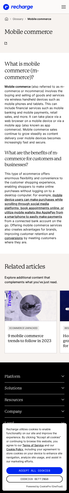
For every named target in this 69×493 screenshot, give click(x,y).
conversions (14, 238)
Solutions (13, 388)
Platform (12, 377)
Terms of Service (33, 445)
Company (13, 412)
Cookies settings (34, 479)
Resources (14, 400)
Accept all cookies (34, 470)
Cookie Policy (14, 449)
